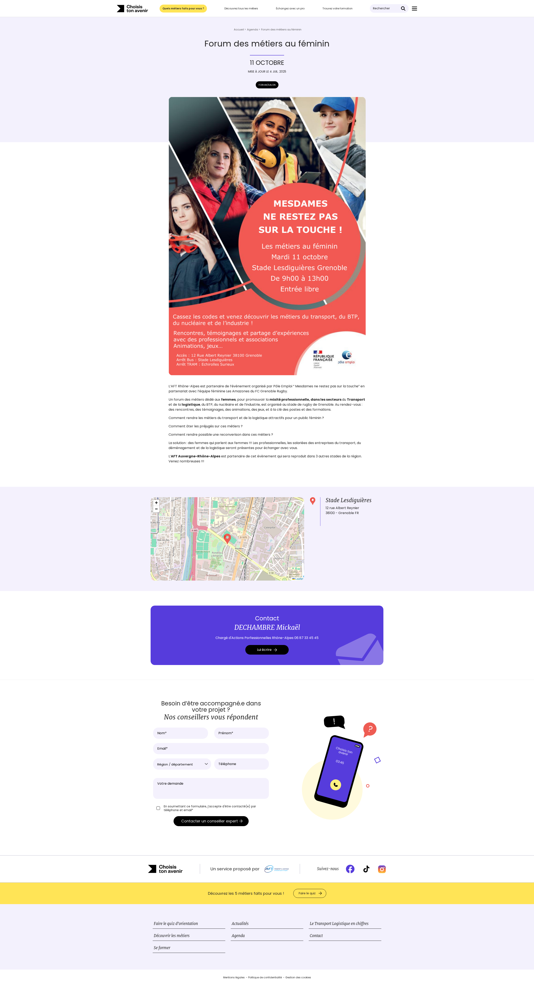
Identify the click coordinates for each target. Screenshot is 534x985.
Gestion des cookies (298, 977)
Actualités (240, 923)
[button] (227, 539)
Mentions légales (234, 977)
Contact (316, 935)
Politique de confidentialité (265, 977)
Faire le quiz (307, 893)
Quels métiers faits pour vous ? (183, 8)
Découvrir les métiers (172, 935)
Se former (162, 947)
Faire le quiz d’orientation (176, 923)
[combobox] (182, 764)
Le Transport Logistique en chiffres (339, 923)
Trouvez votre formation (337, 8)
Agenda (238, 935)
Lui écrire (264, 649)
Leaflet (299, 578)
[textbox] (182, 764)
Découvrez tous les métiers (241, 8)
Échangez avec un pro (290, 8)
